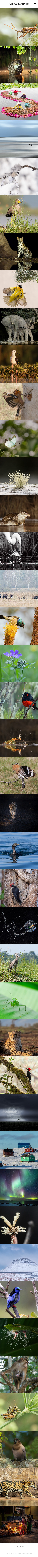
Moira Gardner (19, 4)
